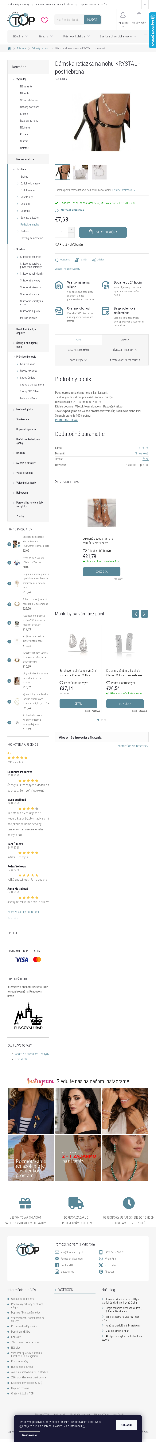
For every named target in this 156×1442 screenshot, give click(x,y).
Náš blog (16, 1347)
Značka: (67, 268)
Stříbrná (144, 448)
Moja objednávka (20, 1388)
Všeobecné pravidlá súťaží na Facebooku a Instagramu (26, 1354)
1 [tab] (98, 720)
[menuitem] (20, 36)
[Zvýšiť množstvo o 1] (71, 229)
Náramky (24, 93)
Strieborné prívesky (30, 280)
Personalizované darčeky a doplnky (29, 504)
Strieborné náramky (30, 287)
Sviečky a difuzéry (26, 462)
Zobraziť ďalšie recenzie (132, 746)
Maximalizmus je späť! (117, 1330)
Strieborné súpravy (30, 311)
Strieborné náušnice (30, 256)
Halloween (22, 492)
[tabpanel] (101, 536)
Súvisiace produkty (123, 350)
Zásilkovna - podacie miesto (26, 1342)
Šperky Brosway (28, 371)
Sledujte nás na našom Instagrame (93, 1081)
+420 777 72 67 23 (114, 1252)
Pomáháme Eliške (20, 1331)
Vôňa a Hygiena (24, 472)
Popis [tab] (78, 339)
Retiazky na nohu (29, 120)
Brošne (24, 113)
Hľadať (92, 19)
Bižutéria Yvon (27, 364)
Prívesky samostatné (32, 238)
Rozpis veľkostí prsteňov (24, 1326)
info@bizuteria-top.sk (72, 1252)
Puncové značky (19, 1361)
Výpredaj (21, 79)
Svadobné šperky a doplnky (26, 331)
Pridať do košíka (106, 232)
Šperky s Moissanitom (32, 384)
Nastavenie (29, 1435)
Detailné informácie (122, 190)
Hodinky (20, 452)
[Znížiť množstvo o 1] (71, 235)
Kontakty (16, 1337)
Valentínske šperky (26, 482)
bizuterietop (111, 1265)
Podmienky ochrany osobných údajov (54, 4)
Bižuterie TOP (42, 1414)
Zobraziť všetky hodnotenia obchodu (23, 914)
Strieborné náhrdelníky (32, 273)
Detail (78, 703)
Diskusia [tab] (125, 339)
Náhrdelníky (26, 86)
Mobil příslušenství (80, 1414)
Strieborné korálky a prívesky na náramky (31, 265)
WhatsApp (110, 1258)
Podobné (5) (76, 360)
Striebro (24, 141)
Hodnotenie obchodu (22, 1366)
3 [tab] (105, 720)
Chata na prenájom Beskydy (32, 1054)
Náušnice (25, 127)
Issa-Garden (118, 1414)
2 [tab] (102, 720)
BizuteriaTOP (67, 1265)
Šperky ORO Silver (29, 391)
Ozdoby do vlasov (29, 106)
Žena (145, 459)
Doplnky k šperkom (26, 429)
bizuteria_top (67, 1271)
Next (144, 614)
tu (84, 1426)
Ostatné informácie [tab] (78, 350)
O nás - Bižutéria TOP (22, 1393)
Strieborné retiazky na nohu (31, 303)
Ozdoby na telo (29, 190)
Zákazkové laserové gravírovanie (28, 1377)
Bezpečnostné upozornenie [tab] (125, 360)
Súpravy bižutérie (29, 100)
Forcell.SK (21, 1059)
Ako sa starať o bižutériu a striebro (29, 1372)
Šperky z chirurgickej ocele (27, 344)
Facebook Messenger (72, 1258)
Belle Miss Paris (28, 398)
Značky (20, 516)
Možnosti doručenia (72, 210)
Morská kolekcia (25, 159)
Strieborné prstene (29, 294)
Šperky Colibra (27, 377)
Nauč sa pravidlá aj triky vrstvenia (123, 1325)
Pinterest (109, 1271)
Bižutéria (21, 169)
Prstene (24, 134)
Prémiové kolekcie (26, 356)
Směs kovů (142, 453)
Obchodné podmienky (18, 4)
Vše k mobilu (59, 1414)
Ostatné (24, 148)
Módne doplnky (24, 409)
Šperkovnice (22, 419)
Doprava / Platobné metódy (93, 4)
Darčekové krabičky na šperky (28, 441)
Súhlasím (126, 1425)
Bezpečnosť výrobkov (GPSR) (26, 1382)
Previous (135, 614)
